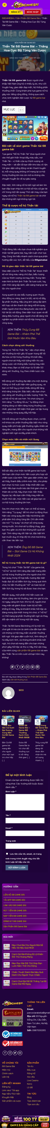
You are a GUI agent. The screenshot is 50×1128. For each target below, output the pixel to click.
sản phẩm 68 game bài (28, 650)
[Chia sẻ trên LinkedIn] (37, 667)
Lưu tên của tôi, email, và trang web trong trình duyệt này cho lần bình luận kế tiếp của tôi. (24, 858)
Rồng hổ (31, 1073)
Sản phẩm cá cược (11, 1100)
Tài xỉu (30, 1066)
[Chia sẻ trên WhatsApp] (12, 667)
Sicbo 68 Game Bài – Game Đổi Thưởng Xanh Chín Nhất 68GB (24, 731)
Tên (8, 815)
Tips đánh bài (34, 1100)
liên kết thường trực (19, 680)
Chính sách (7, 1073)
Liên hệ (5, 1076)
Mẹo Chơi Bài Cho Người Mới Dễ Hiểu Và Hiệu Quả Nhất (27, 946)
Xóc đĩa (31, 1076)
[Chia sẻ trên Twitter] (22, 667)
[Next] (47, 739)
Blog (29, 1097)
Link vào (6, 1090)
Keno (29, 1083)
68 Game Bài (8, 1066)
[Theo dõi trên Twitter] (15, 1053)
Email (9, 828)
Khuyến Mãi (8, 1097)
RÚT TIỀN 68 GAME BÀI (15, 910)
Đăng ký (6, 1086)
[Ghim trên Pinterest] (32, 667)
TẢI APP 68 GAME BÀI (14, 900)
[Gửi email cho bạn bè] (27, 667)
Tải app (15, 1090)
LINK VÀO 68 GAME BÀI (14, 905)
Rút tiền (16, 1093)
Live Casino (32, 1080)
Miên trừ (6, 1069)
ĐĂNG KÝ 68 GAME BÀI (14, 921)
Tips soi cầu (33, 1104)
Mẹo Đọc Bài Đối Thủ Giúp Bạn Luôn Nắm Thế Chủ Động (27, 964)
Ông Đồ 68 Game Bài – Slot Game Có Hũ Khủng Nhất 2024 (25, 551)
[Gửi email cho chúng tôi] (20, 1053)
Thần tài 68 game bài (27, 195)
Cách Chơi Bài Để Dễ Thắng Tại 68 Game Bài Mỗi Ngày (29, 982)
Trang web (11, 841)
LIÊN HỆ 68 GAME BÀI (14, 894)
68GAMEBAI (8, 18)
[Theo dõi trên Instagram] (10, 1053)
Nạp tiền (6, 1093)
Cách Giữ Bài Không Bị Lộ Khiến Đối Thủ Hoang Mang (27, 955)
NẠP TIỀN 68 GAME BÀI (15, 915)
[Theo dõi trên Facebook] (5, 1053)
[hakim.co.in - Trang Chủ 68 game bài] (25, 5)
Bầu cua (31, 1069)
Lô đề (30, 1087)
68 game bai (39, 97)
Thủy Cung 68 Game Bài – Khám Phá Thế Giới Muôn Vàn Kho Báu (23, 334)
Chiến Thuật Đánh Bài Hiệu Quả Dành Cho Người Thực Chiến (27, 973)
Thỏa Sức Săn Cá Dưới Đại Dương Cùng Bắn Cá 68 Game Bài (8, 731)
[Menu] (4, 5)
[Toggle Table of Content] (19, 110)
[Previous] (2, 739)
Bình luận (11, 791)
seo (38, 58)
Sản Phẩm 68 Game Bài (28, 18)
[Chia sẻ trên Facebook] (17, 667)
